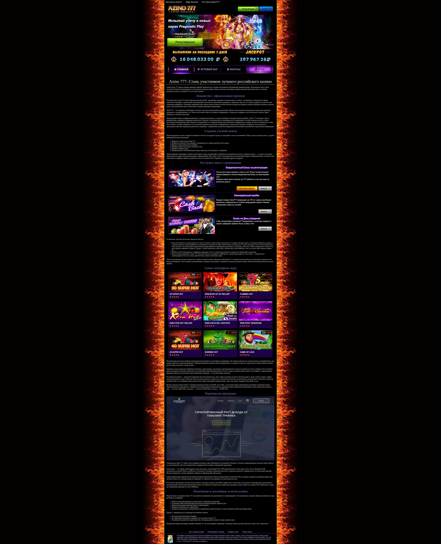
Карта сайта (247, 532)
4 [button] (269, 45)
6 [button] (272, 44)
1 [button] (263, 44)
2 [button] (265, 44)
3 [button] (267, 44)
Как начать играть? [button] (174, 2)
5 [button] (270, 44)
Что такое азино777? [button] (211, 2)
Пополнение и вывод (216, 532)
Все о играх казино (196, 532)
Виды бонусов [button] (192, 2)
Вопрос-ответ (233, 532)
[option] (220, 32)
